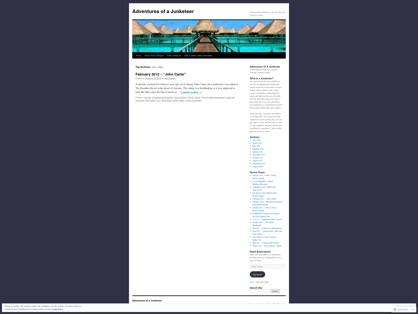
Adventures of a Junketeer (163, 11)
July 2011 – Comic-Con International (266, 228)
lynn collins (151, 100)
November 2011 (258, 154)
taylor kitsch (166, 100)
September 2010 (258, 163)
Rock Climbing (180, 97)
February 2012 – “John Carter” (161, 74)
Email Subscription (260, 251)
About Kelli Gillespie (154, 55)
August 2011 (257, 160)
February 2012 (258, 148)
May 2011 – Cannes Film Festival (265, 242)
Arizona (147, 97)
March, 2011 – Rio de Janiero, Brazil (266, 245)
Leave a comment (193, 100)
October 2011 (257, 157)
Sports (191, 97)
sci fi (159, 100)
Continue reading (191, 92)
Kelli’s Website (174, 55)
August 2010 (257, 166)
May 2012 (256, 146)
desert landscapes (217, 97)
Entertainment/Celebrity (162, 97)
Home (138, 55)
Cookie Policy (57, 309)
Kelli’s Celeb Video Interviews (198, 55)
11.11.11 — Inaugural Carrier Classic (267, 219)
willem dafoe (178, 100)
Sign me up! (257, 274)
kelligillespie (170, 78)
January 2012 (257, 151)
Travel (197, 97)
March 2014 (257, 143)
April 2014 (256, 140)
